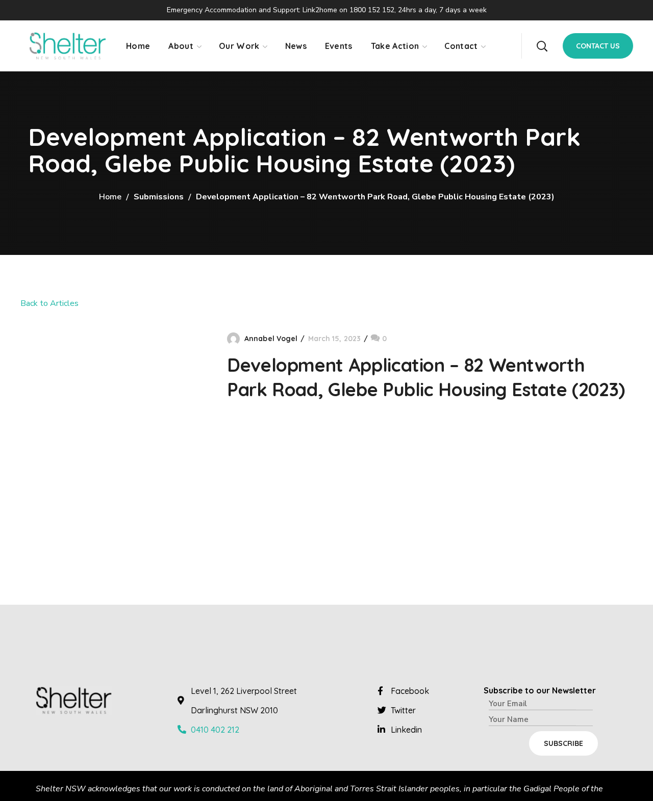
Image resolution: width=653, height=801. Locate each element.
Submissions (159, 196)
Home (110, 196)
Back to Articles (49, 303)
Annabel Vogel (270, 338)
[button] (542, 45)
